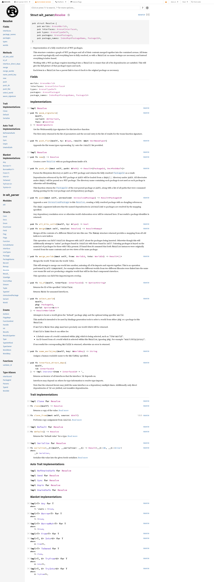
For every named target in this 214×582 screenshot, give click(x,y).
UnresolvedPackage (10, 295)
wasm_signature (9, 96)
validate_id (7, 365)
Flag (4, 234)
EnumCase (7, 227)
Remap (5, 267)
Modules (7, 200)
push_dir (6, 86)
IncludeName (8, 245)
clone (37, 406)
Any (4, 162)
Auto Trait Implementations (11, 127)
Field (5, 231)
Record (5, 263)
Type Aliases (9, 372)
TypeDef (6, 292)
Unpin (5, 144)
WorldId (6, 391)
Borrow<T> (7, 166)
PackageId (7, 380)
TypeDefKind (8, 343)
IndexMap (65, 38)
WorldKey (6, 354)
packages (6, 38)
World (5, 303)
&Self (74, 415)
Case (5, 216)
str (56, 307)
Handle (6, 325)
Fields (6, 27)
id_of (5, 60)
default (38, 431)
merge (5, 68)
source (141, 14)
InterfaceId (7, 377)
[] (148, 14)
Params (6, 384)
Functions (8, 361)
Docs (5, 220)
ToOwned (6, 180)
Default (6, 115)
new (4, 78)
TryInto (50, 568)
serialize (39, 448)
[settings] (147, 8)
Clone (5, 111)
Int (4, 329)
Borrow (45, 513)
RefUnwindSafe (9, 133)
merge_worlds (8, 71)
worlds (5, 45)
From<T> (6, 173)
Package (6, 256)
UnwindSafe (7, 148)
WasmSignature (45, 125)
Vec (92, 140)
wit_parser (46, 15)
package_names (9, 35)
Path (74, 168)
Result (87, 168)
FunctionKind (8, 321)
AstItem (6, 314)
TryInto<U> (7, 188)
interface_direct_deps (11, 64)
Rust (184, 2)
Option (92, 282)
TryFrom (50, 558)
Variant (6, 299)
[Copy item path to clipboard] (69, 15)
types (5, 42)
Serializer (44, 453)
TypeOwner (7, 347)
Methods (7, 52)
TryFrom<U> (7, 184)
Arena (55, 26)
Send (5, 137)
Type (5, 339)
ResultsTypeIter (9, 336)
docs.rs (173, 2)
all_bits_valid (8, 57)
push (5, 82)
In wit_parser (11, 195)
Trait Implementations (11, 105)
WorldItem (7, 350)
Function (6, 241)
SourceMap (7, 281)
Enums (6, 310)
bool (86, 224)
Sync (5, 140)
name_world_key (9, 75)
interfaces (7, 31)
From (44, 533)
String (101, 282)
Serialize (6, 118)
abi (4, 205)
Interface (6, 249)
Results (6, 332)
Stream (6, 285)
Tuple (5, 288)
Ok (104, 448)
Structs (6, 212)
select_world (8, 93)
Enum (5, 223)
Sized (50, 509)
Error (118, 448)
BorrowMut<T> (8, 170)
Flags (5, 238)
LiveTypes (7, 252)
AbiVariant (52, 119)
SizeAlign (6, 277)
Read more (63, 410)
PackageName (8, 259)
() (119, 256)
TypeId (5, 387)
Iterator (48, 371)
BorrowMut (47, 523)
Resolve (8, 21)
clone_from (40, 415)
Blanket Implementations (11, 157)
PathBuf (116, 168)
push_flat (6, 89)
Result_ (6, 274)
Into (48, 538)
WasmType (100, 140)
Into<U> (6, 177)
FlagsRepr (7, 318)
